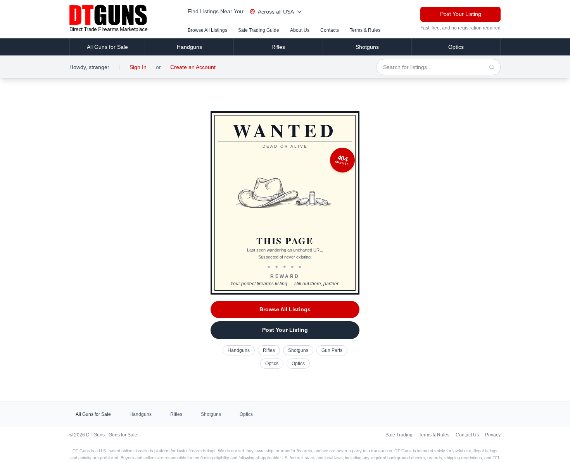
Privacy (493, 435)
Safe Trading (399, 435)
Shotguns (367, 47)
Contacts (329, 30)
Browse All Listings (207, 30)
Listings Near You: (216, 11)
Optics (456, 47)
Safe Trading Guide (258, 30)
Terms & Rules (365, 30)
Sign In (138, 67)
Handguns (189, 47)
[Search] (491, 67)
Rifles (278, 47)
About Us (299, 30)
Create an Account (193, 67)
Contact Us (467, 435)
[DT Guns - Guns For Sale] (108, 15)
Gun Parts (331, 350)
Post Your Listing (460, 14)
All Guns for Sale (107, 47)
